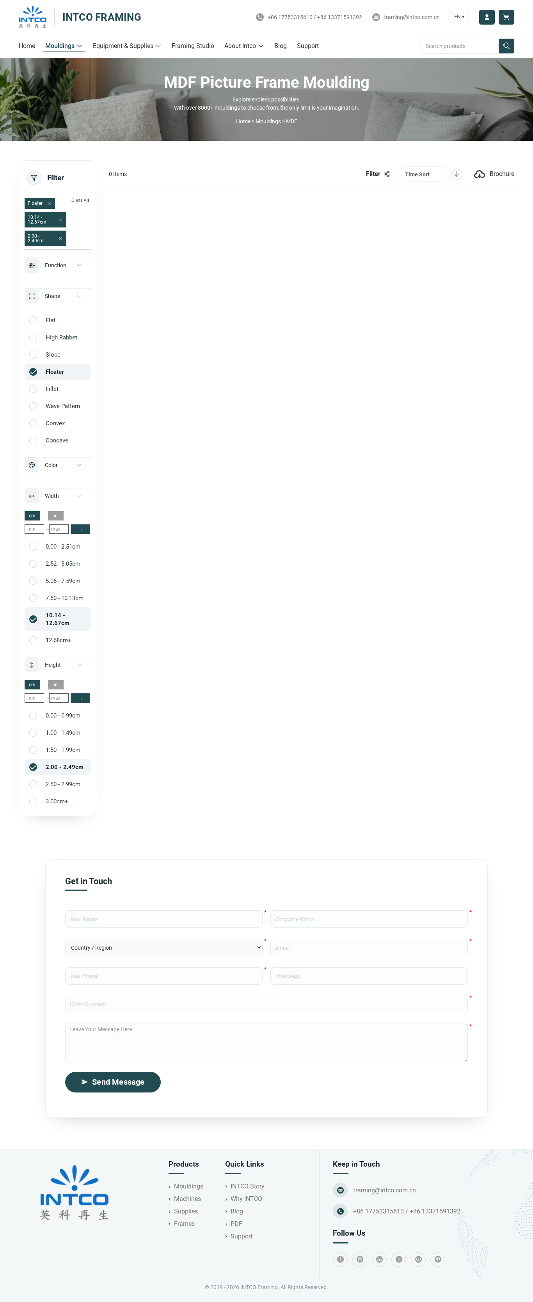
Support (308, 46)
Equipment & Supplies (123, 46)
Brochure (502, 174)
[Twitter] (398, 1259)
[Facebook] (340, 1259)
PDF (236, 1223)
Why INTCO (246, 1199)
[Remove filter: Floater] (49, 203)
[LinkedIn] (379, 1259)
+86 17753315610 (290, 17)
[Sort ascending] (456, 174)
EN (459, 17)
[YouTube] (418, 1259)
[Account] (487, 17)
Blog (280, 46)
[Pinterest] (437, 1259)
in (56, 516)
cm (32, 516)
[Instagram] (359, 1259)
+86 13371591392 (339, 17)
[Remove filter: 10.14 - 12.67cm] (60, 220)
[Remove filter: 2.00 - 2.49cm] (60, 239)
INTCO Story (248, 1186)
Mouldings (60, 46)
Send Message (118, 1082)
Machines (187, 1199)
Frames (184, 1223)
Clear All (80, 200)
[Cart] (506, 17)
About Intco (240, 46)
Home (27, 46)
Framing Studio (193, 46)
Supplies (186, 1211)
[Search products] (506, 46)
